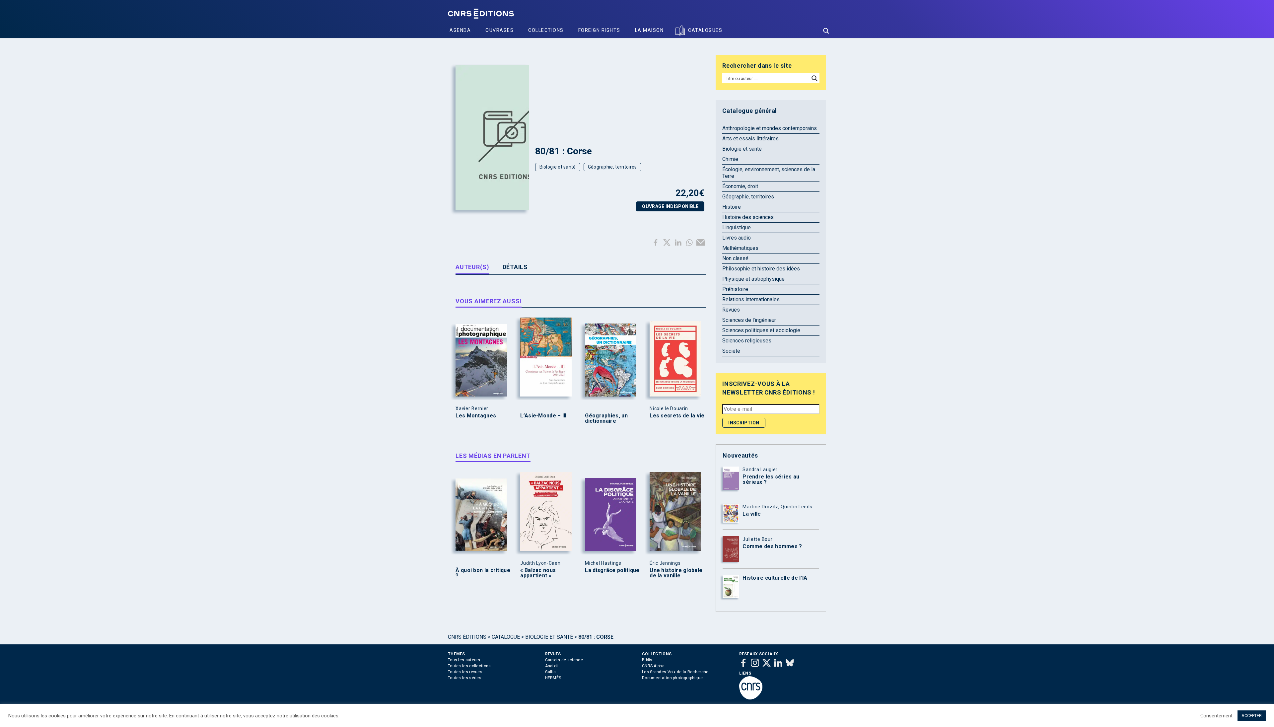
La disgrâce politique (612, 570)
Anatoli (552, 666)
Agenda (460, 30)
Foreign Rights (599, 30)
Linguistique (736, 227)
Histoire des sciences (748, 217)
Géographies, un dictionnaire (606, 418)
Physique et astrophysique (753, 279)
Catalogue (506, 637)
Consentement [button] (1216, 716)
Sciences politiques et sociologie (761, 330)
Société (731, 351)
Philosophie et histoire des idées (761, 268)
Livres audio (736, 238)
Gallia (550, 672)
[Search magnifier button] (826, 31)
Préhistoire (735, 289)
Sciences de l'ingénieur (749, 320)
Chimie (730, 159)
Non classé (735, 258)
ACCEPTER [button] (1251, 715)
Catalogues (705, 30)
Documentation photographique (672, 678)
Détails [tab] (515, 266)
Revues (731, 310)
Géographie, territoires (612, 167)
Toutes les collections (469, 666)
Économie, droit (740, 186)
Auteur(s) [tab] (472, 266)
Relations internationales (751, 299)
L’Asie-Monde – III (543, 415)
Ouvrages (499, 30)
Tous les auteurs (464, 660)
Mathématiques (740, 248)
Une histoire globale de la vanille (676, 573)
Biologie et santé (557, 167)
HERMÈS (553, 678)
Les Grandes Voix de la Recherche (675, 672)
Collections (546, 30)
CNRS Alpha (653, 666)
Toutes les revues (465, 672)
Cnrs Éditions (467, 637)
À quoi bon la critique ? (483, 573)
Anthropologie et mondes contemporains (769, 128)
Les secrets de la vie (677, 415)
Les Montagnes (476, 415)
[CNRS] (750, 698)
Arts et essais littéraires (750, 138)
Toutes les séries (464, 678)
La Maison (649, 30)
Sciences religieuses (746, 340)
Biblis (647, 660)
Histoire (731, 207)
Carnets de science (564, 660)
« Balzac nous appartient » (538, 573)
